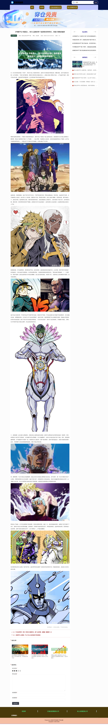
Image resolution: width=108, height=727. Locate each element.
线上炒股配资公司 (72, 7)
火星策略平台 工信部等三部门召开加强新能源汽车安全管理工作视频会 (89, 36)
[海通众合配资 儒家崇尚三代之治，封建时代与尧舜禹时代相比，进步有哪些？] (59, 649)
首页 (32, 7)
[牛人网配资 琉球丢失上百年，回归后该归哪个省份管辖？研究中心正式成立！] (40, 649)
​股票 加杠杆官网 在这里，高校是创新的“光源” (85, 74)
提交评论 (16, 703)
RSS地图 (56, 720)
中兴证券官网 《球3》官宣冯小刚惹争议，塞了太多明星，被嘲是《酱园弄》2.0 (34, 632)
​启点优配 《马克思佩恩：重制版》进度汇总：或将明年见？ (88, 81)
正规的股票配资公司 (55, 7)
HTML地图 (60, 720)
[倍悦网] (17, 2)
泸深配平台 (13, 35)
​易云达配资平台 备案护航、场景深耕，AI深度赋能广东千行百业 (89, 70)
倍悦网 (42, 7)
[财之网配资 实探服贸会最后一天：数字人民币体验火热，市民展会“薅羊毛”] (20, 649)
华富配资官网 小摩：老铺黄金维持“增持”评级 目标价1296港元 (87, 39)
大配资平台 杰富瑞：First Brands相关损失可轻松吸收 (28, 635)
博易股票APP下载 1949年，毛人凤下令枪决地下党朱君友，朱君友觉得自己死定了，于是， (90, 64)
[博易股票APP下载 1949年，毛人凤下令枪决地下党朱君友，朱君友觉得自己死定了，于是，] (77, 64)
